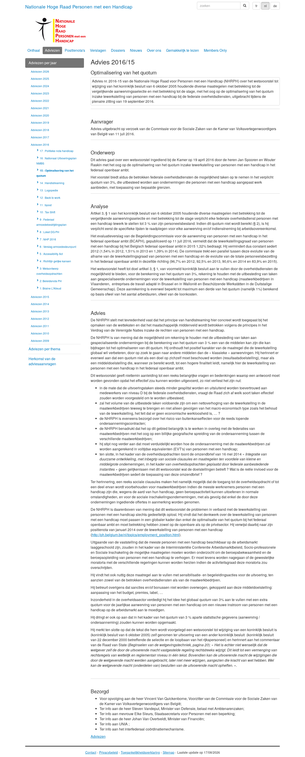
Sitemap (168, 752)
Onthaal (33, 50)
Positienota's (75, 50)
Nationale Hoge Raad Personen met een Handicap (78, 6)
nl (265, 6)
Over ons (154, 50)
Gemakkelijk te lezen (182, 50)
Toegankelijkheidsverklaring (140, 752)
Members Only (215, 50)
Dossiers (118, 50)
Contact (90, 752)
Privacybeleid (108, 752)
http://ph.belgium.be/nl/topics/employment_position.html (135, 534)
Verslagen (98, 50)
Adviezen (52, 50)
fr (256, 6)
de (275, 6)
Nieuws (136, 50)
